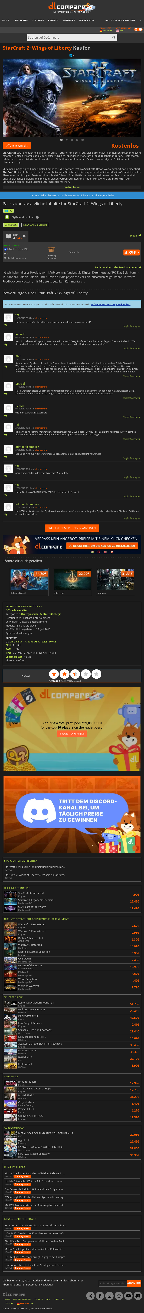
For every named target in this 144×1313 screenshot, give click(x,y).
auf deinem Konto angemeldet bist (110, 304)
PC (10, 210)
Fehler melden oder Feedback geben (117, 267)
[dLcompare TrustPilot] (118, 1296)
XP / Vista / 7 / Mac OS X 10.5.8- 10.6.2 (33, 641)
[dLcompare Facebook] (99, 1296)
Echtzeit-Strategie (50, 614)
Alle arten (11, 224)
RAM (8, 649)
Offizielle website (16, 610)
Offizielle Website (16, 146)
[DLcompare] (14, 1294)
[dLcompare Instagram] (108, 1296)
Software (38, 20)
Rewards (53, 20)
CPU (8, 645)
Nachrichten (86, 20)
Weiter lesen (72, 187)
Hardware (69, 20)
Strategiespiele (29, 614)
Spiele (5, 20)
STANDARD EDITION (35, 224)
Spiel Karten (20, 20)
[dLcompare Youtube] (127, 1296)
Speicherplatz (14, 656)
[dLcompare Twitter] (89, 1296)
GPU (8, 653)
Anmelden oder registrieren (122, 20)
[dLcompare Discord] (137, 1296)
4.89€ (131, 252)
